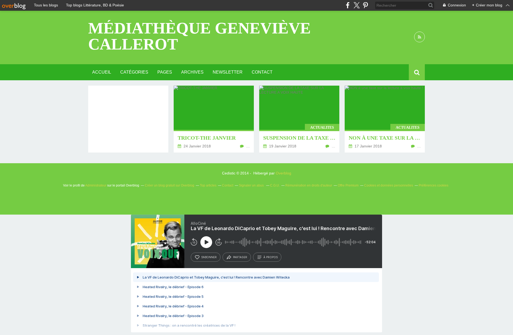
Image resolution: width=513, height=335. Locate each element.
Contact (262, 72)
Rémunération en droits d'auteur (308, 185)
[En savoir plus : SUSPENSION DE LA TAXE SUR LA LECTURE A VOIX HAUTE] (299, 119)
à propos (270, 257)
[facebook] (347, 5)
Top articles (208, 185)
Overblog (283, 173)
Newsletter (228, 72)
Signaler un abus (252, 185)
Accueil (101, 72)
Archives (192, 72)
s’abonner (209, 257)
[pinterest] (365, 5)
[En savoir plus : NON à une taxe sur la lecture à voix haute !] (385, 119)
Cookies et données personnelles (388, 185)
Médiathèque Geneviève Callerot (199, 36)
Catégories (134, 72)
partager (240, 257)
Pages (164, 72)
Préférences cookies (433, 185)
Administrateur (95, 185)
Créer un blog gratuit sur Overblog (169, 185)
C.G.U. (275, 185)
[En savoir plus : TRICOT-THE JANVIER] (214, 119)
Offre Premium (348, 185)
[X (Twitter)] (356, 5)
